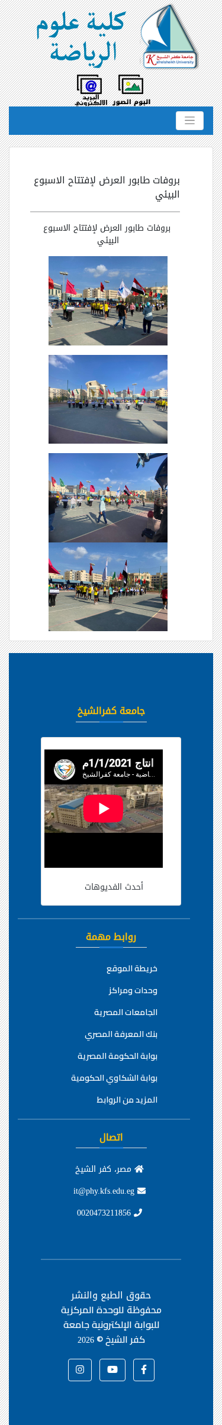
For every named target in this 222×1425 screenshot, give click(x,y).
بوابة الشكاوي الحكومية (114, 1077)
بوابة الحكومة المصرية (117, 1056)
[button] (144, 1370)
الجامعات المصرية (125, 1012)
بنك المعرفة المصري (121, 1034)
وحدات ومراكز (133, 990)
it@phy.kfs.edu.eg (105, 1191)
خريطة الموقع (132, 968)
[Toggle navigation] (190, 120)
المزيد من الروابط (127, 1099)
